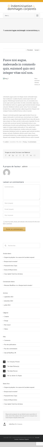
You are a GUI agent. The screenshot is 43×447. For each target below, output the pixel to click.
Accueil (37, 437)
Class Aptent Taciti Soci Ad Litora (13, 274)
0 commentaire (32, 142)
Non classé (7, 325)
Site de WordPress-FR (10, 353)
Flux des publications (10, 344)
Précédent (30, 50)
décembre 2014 (8, 301)
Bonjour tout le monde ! (11, 261)
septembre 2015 (8, 297)
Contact (16, 439)
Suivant (37, 50)
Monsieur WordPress (10, 285)
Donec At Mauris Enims (10, 270)
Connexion (7, 340)
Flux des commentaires (10, 349)
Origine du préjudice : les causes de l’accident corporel (19, 257)
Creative (6, 316)
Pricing (25, 142)
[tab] (21, 362)
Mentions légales (24, 439)
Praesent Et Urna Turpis (10, 266)
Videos (6, 329)
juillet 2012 (7, 305)
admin (7, 142)
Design (6, 321)
